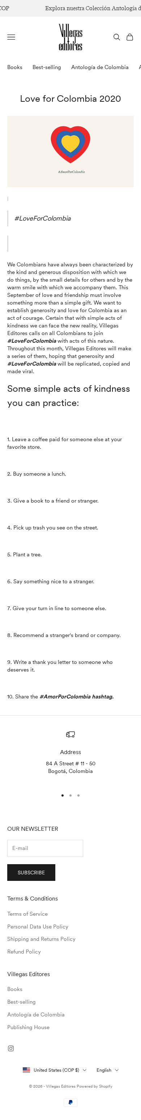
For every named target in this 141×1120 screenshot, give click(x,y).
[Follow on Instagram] (10, 1048)
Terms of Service (27, 914)
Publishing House (28, 1027)
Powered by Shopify (94, 1086)
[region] (70, 756)
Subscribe (31, 872)
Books (14, 67)
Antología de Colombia (100, 67)
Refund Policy (24, 951)
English (104, 1070)
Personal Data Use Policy (37, 926)
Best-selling (47, 67)
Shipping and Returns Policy (41, 939)
